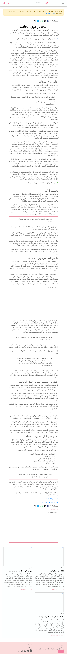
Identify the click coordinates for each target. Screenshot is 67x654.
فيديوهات (61, 645)
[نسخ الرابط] (35, 21)
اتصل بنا (30, 647)
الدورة (30, 649)
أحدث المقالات (54, 509)
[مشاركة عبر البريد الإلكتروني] (51, 21)
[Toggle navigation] (63, 3)
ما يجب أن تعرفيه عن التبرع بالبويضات (51, 616)
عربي (61, 651)
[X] (45, 21)
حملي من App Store (51, 498)
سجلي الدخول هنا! (50, 13)
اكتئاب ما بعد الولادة (57, 571)
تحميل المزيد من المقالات (57, 589)
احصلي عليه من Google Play (48, 502)
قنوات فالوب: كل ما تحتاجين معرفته (20, 571)
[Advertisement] (33, 303)
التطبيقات (29, 645)
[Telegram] (38, 21)
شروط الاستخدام (59, 647)
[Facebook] (48, 21)
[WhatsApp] (41, 21)
